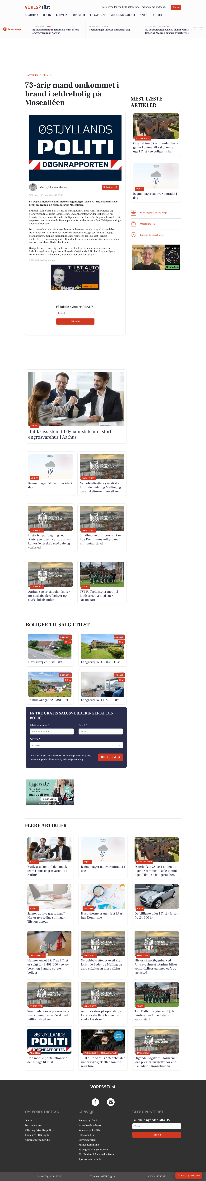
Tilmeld (176, 7)
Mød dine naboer (123, 15)
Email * (83, 725)
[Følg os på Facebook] (95, 1102)
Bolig (47, 15)
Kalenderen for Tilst (90, 1130)
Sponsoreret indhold (90, 1159)
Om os (28, 1120)
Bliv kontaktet (110, 757)
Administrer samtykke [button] (37, 1139)
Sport (144, 15)
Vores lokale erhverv (90, 1125)
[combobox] (31, 745)
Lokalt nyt (97, 15)
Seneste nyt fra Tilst (89, 1120)
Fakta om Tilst (86, 1135)
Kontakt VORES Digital (37, 1135)
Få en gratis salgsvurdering (94, 1149)
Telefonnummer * (39, 725)
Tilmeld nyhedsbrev (189, 1175)
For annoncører (33, 1125)
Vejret (157, 15)
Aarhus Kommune (89, 1144)
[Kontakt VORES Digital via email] (111, 1102)
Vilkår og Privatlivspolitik (39, 1130)
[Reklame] (75, 277)
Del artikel (108, 187)
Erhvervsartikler (87, 1139)
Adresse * (35, 739)
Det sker (79, 15)
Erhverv (62, 15)
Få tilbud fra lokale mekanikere (96, 1154)
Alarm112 (31, 15)
